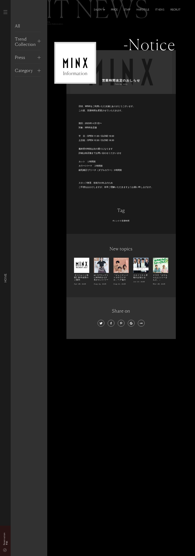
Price (114, 9)
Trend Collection (25, 41)
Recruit (175, 9)
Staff (127, 9)
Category (24, 70)
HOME (5, 278)
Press (20, 57)
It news (159, 9)
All (17, 26)
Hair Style (142, 9)
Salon (98, 9)
